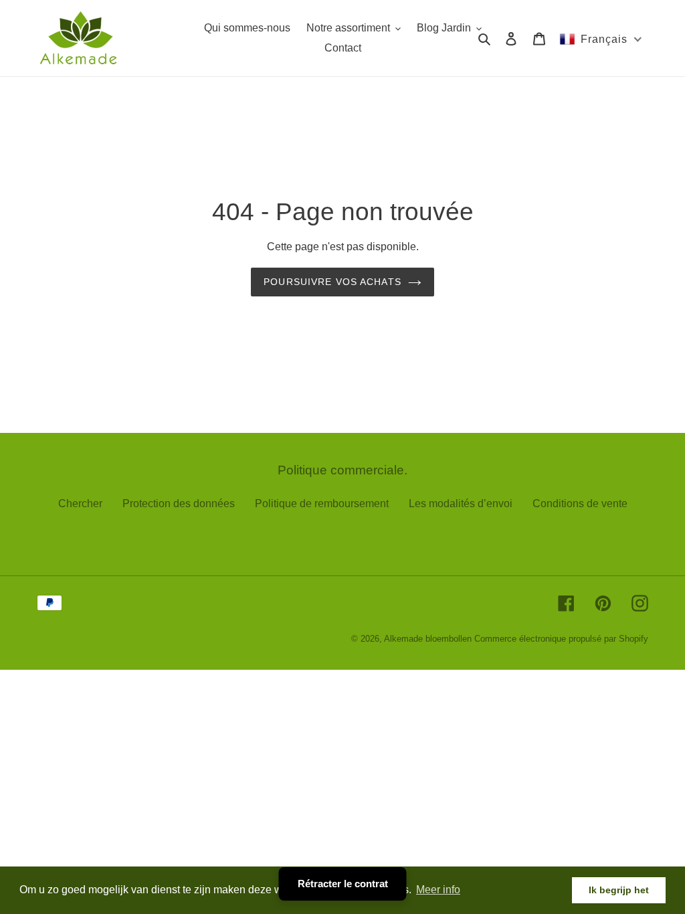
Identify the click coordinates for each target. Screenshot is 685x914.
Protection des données (178, 503)
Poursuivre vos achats (332, 281)
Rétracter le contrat (343, 883)
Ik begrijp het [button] (619, 890)
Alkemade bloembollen (428, 639)
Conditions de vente (579, 503)
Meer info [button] (438, 889)
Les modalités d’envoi (460, 503)
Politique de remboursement (322, 503)
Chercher (80, 503)
